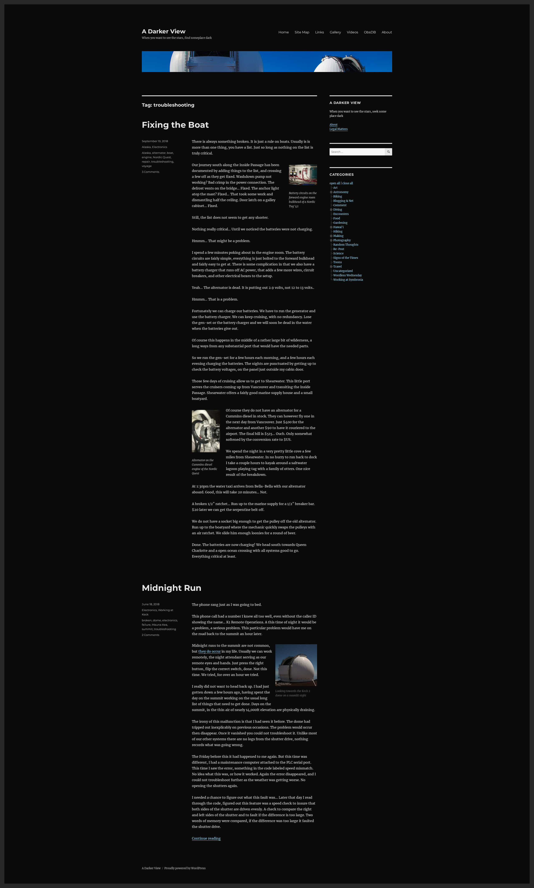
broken (147, 620)
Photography (342, 240)
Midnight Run (172, 588)
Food (336, 218)
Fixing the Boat (175, 125)
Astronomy (340, 192)
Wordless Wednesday (347, 275)
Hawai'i (338, 227)
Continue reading (206, 838)
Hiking (338, 231)
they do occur (209, 651)
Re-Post (338, 249)
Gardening (340, 223)
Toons (337, 262)
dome (157, 620)
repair (146, 161)
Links (319, 32)
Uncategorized (343, 271)
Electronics (159, 147)
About (387, 32)
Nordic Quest (162, 157)
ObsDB (370, 32)
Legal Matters (339, 129)
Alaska (146, 147)
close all (347, 183)
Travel (337, 266)
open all (335, 183)
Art (335, 187)
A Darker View (163, 31)
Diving (337, 209)
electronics (169, 620)
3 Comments (150, 171)
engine (147, 157)
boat (170, 152)
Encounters (341, 214)
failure (146, 624)
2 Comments (150, 635)
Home (283, 32)
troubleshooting (162, 161)
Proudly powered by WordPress (185, 868)
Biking (337, 196)
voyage (147, 166)
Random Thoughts (345, 244)
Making (338, 236)
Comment (339, 205)
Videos (352, 32)
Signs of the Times (345, 258)
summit (147, 629)
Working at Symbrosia (348, 280)
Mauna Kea (159, 624)
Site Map (302, 32)
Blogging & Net (343, 201)
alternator (159, 152)
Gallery (335, 32)
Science (338, 253)
